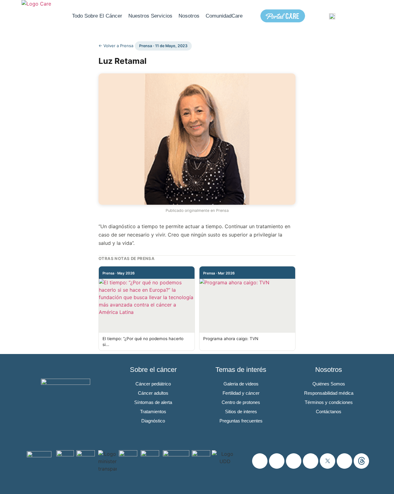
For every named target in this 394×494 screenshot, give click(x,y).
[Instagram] (259, 461)
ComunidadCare (224, 16)
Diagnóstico (153, 420)
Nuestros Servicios (150, 16)
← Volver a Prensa (115, 45)
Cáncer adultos (153, 393)
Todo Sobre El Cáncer (97, 16)
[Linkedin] (310, 461)
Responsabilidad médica (328, 393)
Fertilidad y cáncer (241, 393)
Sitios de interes (241, 411)
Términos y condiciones (329, 402)
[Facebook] (276, 461)
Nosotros (189, 16)
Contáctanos (328, 411)
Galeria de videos (241, 383)
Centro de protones (241, 402)
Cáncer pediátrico (153, 383)
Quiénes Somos (328, 383)
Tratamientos (153, 411)
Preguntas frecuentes (241, 420)
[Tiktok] (344, 461)
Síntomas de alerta (153, 402)
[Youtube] (293, 461)
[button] (363, 16)
